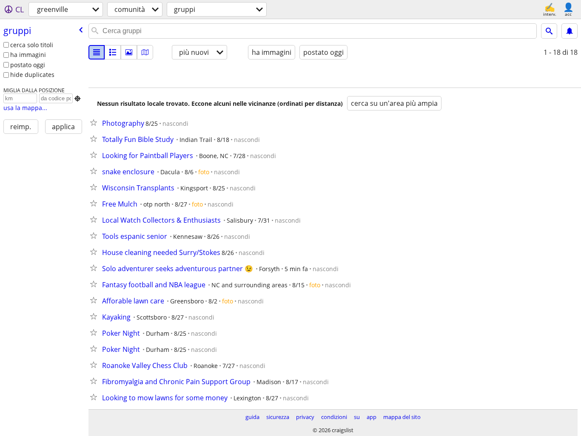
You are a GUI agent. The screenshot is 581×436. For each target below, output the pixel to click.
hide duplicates (32, 75)
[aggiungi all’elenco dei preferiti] (95, 122)
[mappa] (145, 52)
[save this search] (569, 31)
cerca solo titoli (31, 45)
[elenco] (96, 52)
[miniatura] (113, 52)
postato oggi (27, 65)
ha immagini (28, 55)
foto (203, 172)
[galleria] (129, 52)
